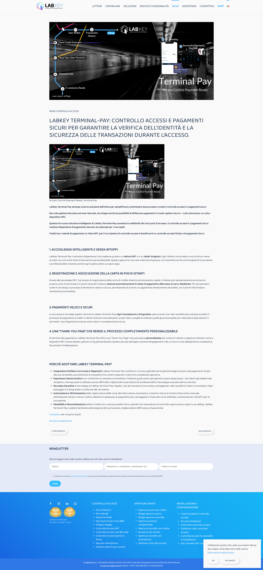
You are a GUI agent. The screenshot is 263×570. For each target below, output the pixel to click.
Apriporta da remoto (149, 532)
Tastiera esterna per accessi (110, 547)
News (175, 6)
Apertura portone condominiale (147, 523)
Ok (213, 560)
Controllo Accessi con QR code (112, 532)
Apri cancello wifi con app (194, 543)
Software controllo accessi (152, 543)
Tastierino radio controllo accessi (194, 530)
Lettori (97, 6)
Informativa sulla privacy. (221, 553)
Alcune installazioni (191, 521)
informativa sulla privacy (79, 476)
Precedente (59, 431)
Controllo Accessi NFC (107, 528)
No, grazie (230, 560)
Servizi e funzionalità (154, 6)
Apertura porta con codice (152, 510)
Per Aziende (102, 514)
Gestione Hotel (104, 517)
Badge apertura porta (149, 514)
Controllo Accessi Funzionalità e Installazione (197, 538)
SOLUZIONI (129, 6)
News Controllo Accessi (64, 111)
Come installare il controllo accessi (195, 515)
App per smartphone (107, 543)
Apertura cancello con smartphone (150, 537)
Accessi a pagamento (60, 421)
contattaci (207, 6)
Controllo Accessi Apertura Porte (110, 537)
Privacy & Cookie (107, 565)
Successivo (204, 431)
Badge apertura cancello (151, 517)
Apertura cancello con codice (153, 528)
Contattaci (55, 414)
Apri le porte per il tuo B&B (110, 521)
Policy (118, 565)
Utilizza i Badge (104, 525)
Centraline (112, 6)
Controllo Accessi (104, 503)
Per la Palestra (103, 510)
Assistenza (189, 6)
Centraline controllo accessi (195, 525)
